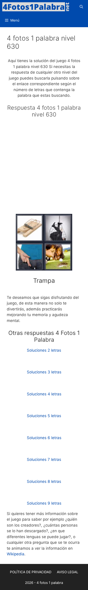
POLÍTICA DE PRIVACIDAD (30, 572)
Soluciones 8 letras (44, 481)
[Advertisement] (44, 168)
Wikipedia (15, 554)
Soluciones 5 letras (44, 415)
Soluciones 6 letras (44, 437)
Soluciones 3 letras (44, 372)
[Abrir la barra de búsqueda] (81, 7)
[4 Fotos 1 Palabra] (37, 7)
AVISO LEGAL (67, 572)
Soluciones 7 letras (44, 459)
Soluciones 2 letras (44, 350)
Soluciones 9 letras (44, 503)
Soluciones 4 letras (44, 394)
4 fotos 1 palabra (50, 582)
